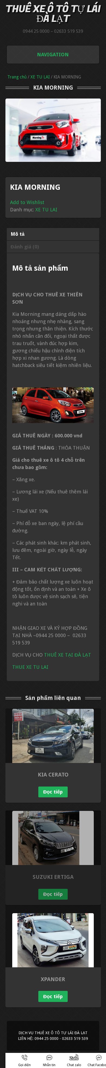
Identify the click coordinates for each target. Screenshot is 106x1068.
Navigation (53, 54)
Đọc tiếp (53, 792)
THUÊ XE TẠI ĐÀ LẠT (68, 655)
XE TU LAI (40, 77)
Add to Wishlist (27, 202)
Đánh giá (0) (25, 247)
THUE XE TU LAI (31, 667)
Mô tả (17, 234)
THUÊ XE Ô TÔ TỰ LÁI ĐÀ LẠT (53, 14)
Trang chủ (17, 77)
